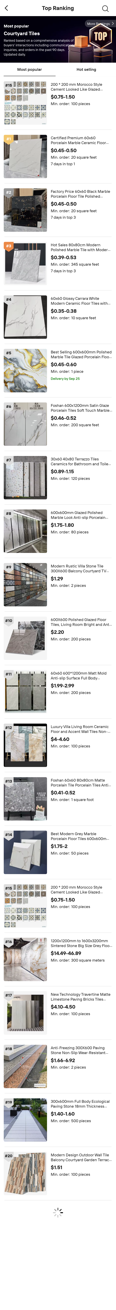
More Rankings (98, 24)
